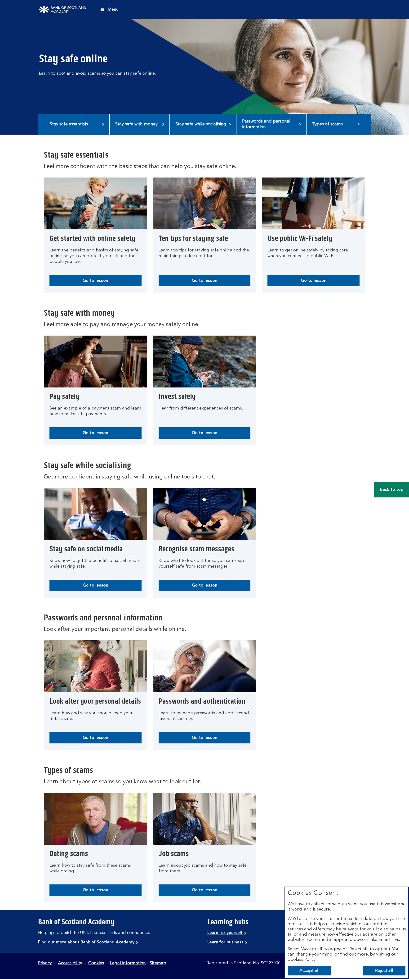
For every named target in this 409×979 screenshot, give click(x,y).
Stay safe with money (136, 124)
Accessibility (70, 963)
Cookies (96, 963)
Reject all (384, 971)
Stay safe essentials (69, 124)
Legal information (128, 963)
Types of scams (327, 124)
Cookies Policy (302, 959)
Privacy (45, 963)
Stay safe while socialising (200, 124)
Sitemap (158, 963)
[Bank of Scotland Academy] (62, 9)
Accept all (309, 971)
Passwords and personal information (266, 124)
